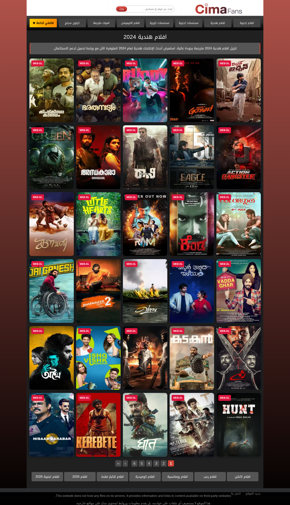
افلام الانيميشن (130, 23)
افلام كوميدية (145, 477)
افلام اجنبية (247, 23)
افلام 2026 (79, 477)
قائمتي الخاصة (44, 23)
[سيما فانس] (219, 8)
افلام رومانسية (177, 477)
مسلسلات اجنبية (188, 23)
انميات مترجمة (101, 23)
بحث (121, 9)
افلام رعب (210, 477)
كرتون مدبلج (72, 23)
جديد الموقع (253, 493)
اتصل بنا (236, 493)
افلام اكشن (243, 477)
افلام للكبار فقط (112, 477)
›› (118, 463)
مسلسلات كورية (159, 23)
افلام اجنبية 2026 (47, 477)
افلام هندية (217, 23)
